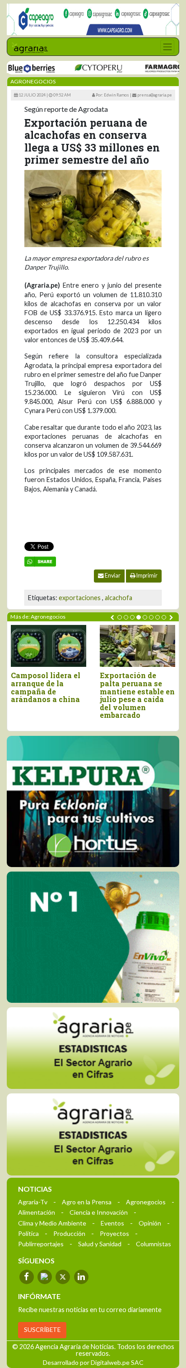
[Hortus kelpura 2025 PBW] (93, 802)
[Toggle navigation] (167, 47)
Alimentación (36, 1212)
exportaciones (80, 597)
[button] (119, 617)
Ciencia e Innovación (99, 1212)
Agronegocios (146, 1202)
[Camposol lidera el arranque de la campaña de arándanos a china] (48, 646)
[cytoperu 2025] (87, 68)
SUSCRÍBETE (42, 1329)
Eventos (112, 1223)
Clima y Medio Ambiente (52, 1223)
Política (28, 1233)
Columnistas (153, 1244)
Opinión (150, 1223)
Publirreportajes (41, 1244)
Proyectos (114, 1233)
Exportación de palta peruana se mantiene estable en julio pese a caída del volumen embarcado (137, 695)
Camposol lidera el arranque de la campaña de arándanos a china (45, 687)
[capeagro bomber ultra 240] (93, 19)
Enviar (112, 575)
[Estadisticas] (93, 1048)
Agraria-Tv (32, 1202)
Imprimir (146, 575)
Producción (69, 1233)
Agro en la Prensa (87, 1202)
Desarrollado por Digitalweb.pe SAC (93, 1362)
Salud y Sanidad (99, 1244)
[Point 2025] (93, 937)
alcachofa (118, 597)
